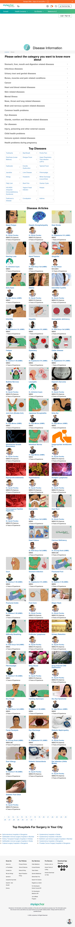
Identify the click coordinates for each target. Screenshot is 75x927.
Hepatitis (32, 319)
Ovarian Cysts (44, 183)
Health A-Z (9, 15)
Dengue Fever (27, 157)
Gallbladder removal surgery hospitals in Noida (17, 841)
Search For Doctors (36, 879)
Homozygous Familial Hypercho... (14, 510)
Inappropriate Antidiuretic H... (62, 445)
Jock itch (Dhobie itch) (15, 413)
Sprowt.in (8, 876)
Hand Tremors (34, 256)
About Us (8, 864)
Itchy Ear (55, 413)
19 (39, 817)
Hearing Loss (11, 256)
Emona (8, 888)
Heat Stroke (56, 225)
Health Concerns (20, 11)
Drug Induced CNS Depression (59, 666)
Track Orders (35, 870)
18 (35, 817)
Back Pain (26, 183)
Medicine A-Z (52, 11)
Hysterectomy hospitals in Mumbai (50, 837)
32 (31, 820)
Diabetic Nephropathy (60, 730)
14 (17, 817)
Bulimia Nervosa (12, 382)
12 (8, 817)
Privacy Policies (23, 864)
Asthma (42, 198)
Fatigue (9, 350)
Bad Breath (26, 153)
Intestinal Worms (35, 444)
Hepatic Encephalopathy (38, 225)
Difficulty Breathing (13, 634)
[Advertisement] (37, 30)
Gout (8, 571)
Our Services (36, 861)
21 (48, 817)
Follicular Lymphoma (37, 634)
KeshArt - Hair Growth (9, 884)
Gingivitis (55, 256)
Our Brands (38, 11)
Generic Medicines (36, 873)
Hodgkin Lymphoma (59, 477)
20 (44, 817)
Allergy (8, 177)
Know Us (9, 861)
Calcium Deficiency (59, 540)
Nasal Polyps (11, 225)
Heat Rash (56, 509)
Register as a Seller (37, 883)
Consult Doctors (36, 867)
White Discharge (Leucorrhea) (45, 178)
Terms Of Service (23, 867)
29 (18, 820)
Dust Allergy (11, 761)
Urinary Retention (58, 634)
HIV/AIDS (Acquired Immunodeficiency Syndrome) (12, 190)
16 (26, 817)
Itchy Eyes (10, 288)
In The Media (9, 867)
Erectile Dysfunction (26, 167)
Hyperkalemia (34, 477)
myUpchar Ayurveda (11, 879)
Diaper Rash (56, 603)
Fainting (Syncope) (36, 699)
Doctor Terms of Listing (49, 868)
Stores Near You (36, 876)
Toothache (9, 153)
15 (22, 817)
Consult (5, 11)
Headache (26, 177)
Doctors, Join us (49, 864)
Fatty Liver (9, 183)
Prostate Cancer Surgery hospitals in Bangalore (54, 843)
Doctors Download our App (49, 873)
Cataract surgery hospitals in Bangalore (15, 843)
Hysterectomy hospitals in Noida (49, 834)
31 (27, 820)
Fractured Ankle (12, 603)
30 (23, 820)
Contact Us (8, 870)
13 (13, 817)
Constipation (27, 198)
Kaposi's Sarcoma (59, 382)
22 (52, 817)
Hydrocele (9, 166)
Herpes (42, 187)
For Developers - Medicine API (36, 892)
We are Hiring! (9, 873)
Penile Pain (43, 153)
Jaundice (9, 172)
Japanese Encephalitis (37, 413)
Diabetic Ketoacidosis (37, 761)
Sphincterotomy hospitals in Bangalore (14, 834)
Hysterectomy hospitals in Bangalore (51, 841)
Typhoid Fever (44, 166)
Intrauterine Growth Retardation (13, 445)
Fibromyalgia (44, 172)
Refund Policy (22, 870)
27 (9, 820)
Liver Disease (27, 172)
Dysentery (33, 350)
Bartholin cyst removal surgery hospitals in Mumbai (55, 839)
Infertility (9, 319)
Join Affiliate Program (35, 897)
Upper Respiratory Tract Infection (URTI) (45, 159)
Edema (31, 288)
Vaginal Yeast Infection (27, 188)
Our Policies (23, 861)
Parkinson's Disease (10, 199)
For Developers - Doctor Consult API (36, 887)
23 (57, 817)
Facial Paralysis (12, 730)
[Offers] (47, 6)
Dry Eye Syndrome (59, 699)
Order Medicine (36, 864)
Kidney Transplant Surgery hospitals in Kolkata (17, 839)
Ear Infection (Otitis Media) (59, 762)
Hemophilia (33, 509)
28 (14, 820)
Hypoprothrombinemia (15, 477)
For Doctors (48, 861)
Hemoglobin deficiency (61, 319)
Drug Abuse (33, 665)
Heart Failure (34, 540)
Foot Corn (33, 603)
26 (5, 820)
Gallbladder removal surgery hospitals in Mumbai (18, 837)
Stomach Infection (36, 571)
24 (61, 817)
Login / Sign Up (65, 16)
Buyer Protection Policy (23, 874)
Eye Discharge (34, 730)
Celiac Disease (57, 350)
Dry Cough (10, 699)
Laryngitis (33, 382)
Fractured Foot (57, 571)
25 (65, 817)
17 (30, 817)
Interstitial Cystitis (59, 288)
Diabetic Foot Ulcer (13, 794)
